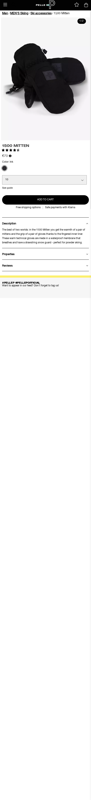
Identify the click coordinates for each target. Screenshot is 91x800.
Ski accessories (41, 13)
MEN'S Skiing (19, 13)
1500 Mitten (62, 13)
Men (5, 13)
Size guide (7, 188)
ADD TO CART (45, 199)
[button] (5, 4)
